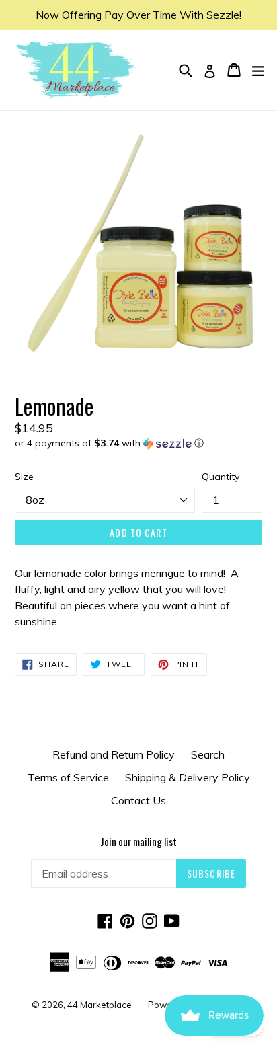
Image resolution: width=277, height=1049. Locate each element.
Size (24, 477)
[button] (138, 443)
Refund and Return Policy (113, 754)
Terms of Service (68, 777)
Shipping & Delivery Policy (187, 777)
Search (208, 754)
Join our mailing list (138, 841)
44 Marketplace (99, 1004)
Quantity (220, 477)
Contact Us (138, 800)
